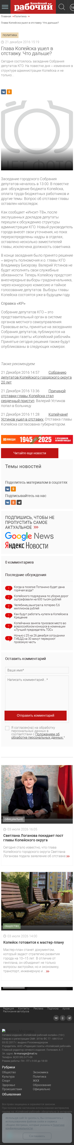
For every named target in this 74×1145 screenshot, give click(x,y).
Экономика (40, 1072)
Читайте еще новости (29, 453)
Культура (8, 1076)
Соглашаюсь (37, 1136)
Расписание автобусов (16, 1011)
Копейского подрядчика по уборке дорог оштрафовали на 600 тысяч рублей (41, 597)
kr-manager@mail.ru (25, 1053)
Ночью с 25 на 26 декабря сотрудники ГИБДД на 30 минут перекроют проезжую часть (39, 639)
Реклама (38, 1008)
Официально (41, 1089)
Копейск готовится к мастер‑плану (33, 942)
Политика (39, 1076)
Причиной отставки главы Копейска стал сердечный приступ (33, 396)
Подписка (52, 1008)
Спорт (6, 1080)
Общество (9, 1072)
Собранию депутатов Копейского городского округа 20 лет (36, 377)
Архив (66, 1008)
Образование (42, 1085)
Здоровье (8, 1085)
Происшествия (12, 1089)
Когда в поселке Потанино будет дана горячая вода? (39, 588)
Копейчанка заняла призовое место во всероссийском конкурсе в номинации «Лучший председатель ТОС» (40, 626)
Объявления (11, 1094)
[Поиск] (62, 7)
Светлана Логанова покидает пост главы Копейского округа (33, 837)
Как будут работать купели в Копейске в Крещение (41, 615)
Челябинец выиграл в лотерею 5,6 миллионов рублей (37, 606)
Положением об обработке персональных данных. (37, 735)
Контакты (23, 1008)
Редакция (8, 1008)
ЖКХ (36, 1080)
